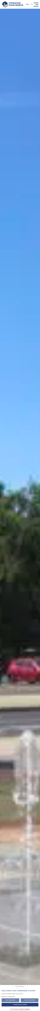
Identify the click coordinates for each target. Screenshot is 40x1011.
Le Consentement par (20, 1009)
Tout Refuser (10, 1000)
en (27, 4)
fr (32, 4)
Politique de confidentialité (8, 996)
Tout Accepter (29, 1000)
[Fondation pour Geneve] (12, 4)
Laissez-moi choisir (20, 1004)
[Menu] (36, 4)
